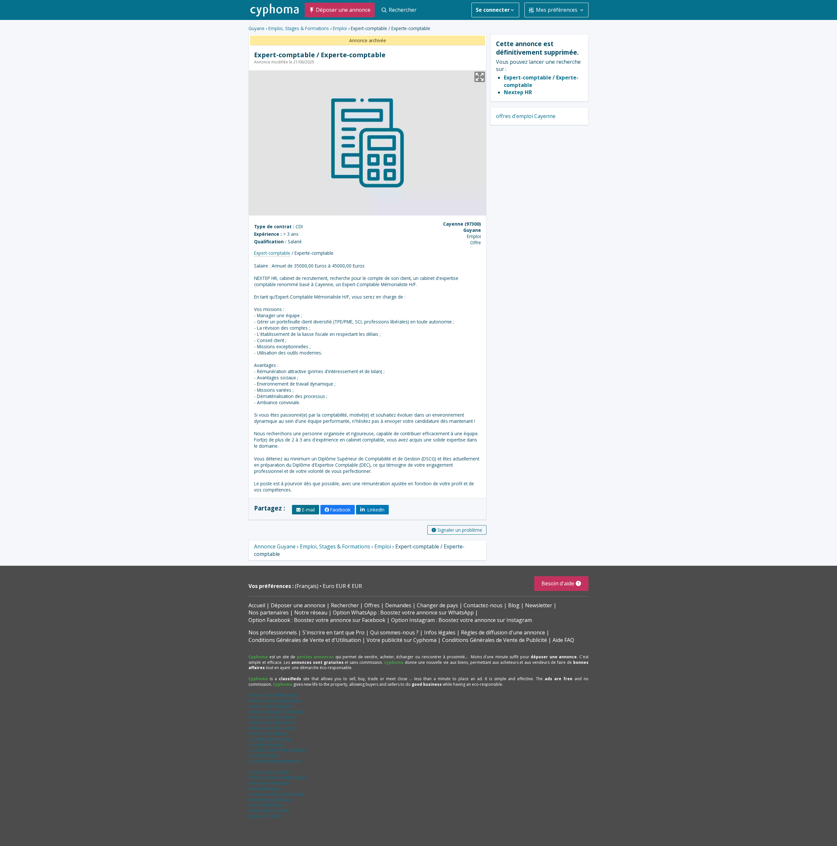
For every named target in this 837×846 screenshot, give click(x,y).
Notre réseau (310, 612)
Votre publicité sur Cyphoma (401, 640)
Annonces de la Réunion (270, 722)
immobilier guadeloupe (270, 800)
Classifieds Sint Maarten (270, 739)
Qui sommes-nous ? (394, 632)
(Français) (307, 586)
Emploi (340, 28)
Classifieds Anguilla (266, 745)
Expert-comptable (272, 253)
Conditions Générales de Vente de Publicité (494, 640)
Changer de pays (437, 605)
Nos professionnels (272, 632)
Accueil (256, 605)
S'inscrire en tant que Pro (333, 632)
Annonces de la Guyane (270, 706)
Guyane (256, 28)
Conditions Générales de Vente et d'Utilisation (304, 640)
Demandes (398, 605)
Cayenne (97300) (462, 224)
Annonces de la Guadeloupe (274, 700)
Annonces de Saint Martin (271, 717)
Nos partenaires (268, 612)
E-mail (308, 510)
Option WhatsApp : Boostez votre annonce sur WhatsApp (403, 612)
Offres (372, 605)
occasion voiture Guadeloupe (275, 794)
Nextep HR (518, 92)
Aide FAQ (563, 640)
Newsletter (538, 605)
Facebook (340, 510)
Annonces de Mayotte (268, 733)
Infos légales (439, 632)
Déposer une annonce (298, 605)
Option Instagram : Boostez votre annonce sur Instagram (461, 620)
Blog (514, 605)
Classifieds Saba (263, 755)
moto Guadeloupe (265, 805)
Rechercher (345, 605)
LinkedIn (375, 510)
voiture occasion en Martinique (277, 777)
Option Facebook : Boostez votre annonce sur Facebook (316, 620)
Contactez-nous (483, 605)
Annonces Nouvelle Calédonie (276, 712)
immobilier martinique (269, 783)
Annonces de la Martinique (273, 695)
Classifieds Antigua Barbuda (274, 761)
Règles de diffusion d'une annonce (503, 632)
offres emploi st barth (268, 810)
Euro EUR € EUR (342, 586)
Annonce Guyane (275, 546)
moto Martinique (264, 788)
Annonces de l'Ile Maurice (272, 728)
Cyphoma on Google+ (268, 772)
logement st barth (265, 816)
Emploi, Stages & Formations (298, 28)
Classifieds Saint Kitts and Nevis (277, 750)
